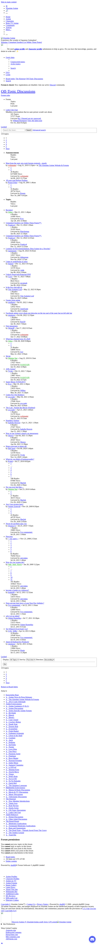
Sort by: (23, 660)
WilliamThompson (20, 121)
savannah (23, 283)
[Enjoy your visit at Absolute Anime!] (8, 38)
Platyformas (24, 231)
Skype (8, 356)
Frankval (11, 225)
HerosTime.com (12, 935)
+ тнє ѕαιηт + (13, 539)
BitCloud (11, 448)
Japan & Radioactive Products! (17, 642)
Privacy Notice (42, 904)
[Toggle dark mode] (7, 13)
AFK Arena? (11, 369)
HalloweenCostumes (13, 932)
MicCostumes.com (13, 937)
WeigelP (11, 328)
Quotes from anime (13, 300)
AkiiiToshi (24, 309)
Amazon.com (11, 930)
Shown (11, 436)
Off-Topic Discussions (18, 91)
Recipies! (9, 210)
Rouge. (23, 193)
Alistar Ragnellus (14, 618)
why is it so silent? (13, 616)
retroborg (11, 315)
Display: (6, 660)
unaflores (11, 302)
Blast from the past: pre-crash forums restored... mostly (26, 163)
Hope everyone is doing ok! (16, 446)
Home (8, 17)
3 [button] (6, 142)
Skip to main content (8, 2)
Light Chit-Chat (12, 110)
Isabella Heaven (14, 423)
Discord (53, 85)
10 (11, 577)
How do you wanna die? (15, 562)
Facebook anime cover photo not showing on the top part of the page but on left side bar (39, 313)
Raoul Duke (12, 183)
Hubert (10, 264)
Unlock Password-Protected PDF (18, 274)
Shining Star (12, 358)
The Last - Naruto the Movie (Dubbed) (20, 408)
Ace (21, 352)
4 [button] (6, 144)
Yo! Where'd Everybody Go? (17, 629)
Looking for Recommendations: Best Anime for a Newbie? (28, 249)
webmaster (12, 165)
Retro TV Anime (12, 23)
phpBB (13, 865)
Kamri (10, 461)
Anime (8, 19)
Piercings (9, 537)
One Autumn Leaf (15, 289)
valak (22, 270)
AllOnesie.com (11, 939)
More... (8, 30)
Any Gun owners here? (14, 504)
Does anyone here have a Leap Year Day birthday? (25, 603)
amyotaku (24, 558)
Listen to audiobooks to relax (17, 262)
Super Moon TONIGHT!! (16, 382)
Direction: (40, 660)
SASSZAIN (25, 365)
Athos (10, 212)
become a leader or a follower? (17, 590)
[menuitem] (18, 62)
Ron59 (22, 322)
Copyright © (6, 904)
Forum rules (5, 95)
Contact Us (31, 904)
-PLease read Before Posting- (17, 180)
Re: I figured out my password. (29, 118)
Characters (10, 21)
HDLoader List (11, 898)
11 (11, 579)
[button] (7, 149)
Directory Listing (12, 900)
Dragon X (12, 526)
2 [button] (6, 140)
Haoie (22, 650)
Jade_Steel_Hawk (15, 564)
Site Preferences (9, 924)
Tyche (10, 371)
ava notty (11, 397)
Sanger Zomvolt (14, 506)
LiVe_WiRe (12, 631)
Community (10, 25)
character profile (35, 49)
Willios (22, 390)
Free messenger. (12, 326)
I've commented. (26, 532)
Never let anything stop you (16, 524)
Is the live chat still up (14, 287)
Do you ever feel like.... (15, 487)
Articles (9, 27)
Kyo (22, 219)
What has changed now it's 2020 (18, 339)
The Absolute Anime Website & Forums (54, 165)
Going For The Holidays (15, 395)
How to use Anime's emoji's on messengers (22, 433)
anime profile (19, 49)
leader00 (11, 592)
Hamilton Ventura (12, 421)
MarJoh (23, 483)
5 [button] (6, 146)
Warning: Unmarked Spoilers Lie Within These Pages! (21, 42)
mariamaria (12, 251)
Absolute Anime (12, 8)
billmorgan (24, 257)
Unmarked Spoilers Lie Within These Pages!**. (24, 223)
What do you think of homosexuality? (20, 459)
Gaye (10, 277)
